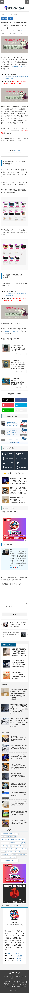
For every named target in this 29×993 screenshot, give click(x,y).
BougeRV (5, 843)
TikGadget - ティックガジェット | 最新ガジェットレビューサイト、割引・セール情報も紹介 (15, 984)
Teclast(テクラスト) (9, 857)
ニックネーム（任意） (8, 606)
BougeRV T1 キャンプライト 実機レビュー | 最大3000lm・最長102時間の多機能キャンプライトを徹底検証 (12, 432)
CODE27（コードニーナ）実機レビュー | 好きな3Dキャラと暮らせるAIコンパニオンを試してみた (18, 481)
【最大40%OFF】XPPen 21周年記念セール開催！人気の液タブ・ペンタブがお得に (19, 676)
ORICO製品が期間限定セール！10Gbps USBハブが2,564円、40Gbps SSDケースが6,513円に (18, 775)
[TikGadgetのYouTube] (13, 973)
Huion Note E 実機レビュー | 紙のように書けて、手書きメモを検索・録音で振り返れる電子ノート (19, 785)
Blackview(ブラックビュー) (13, 840)
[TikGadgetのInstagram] (19, 973)
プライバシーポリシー (18, 978)
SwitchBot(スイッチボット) (19, 854)
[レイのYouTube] (15, 568)
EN (21, 956)
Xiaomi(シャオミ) (10, 860)
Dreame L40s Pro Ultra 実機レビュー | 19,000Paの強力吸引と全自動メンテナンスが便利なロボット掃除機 (18, 499)
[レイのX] (11, 568)
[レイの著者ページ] (5, 554)
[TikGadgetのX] (10, 973)
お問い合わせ (11, 976)
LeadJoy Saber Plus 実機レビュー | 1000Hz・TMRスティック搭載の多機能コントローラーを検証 (19, 822)
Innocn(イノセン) (21, 848)
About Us (18, 976)
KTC (4, 851)
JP (18, 956)
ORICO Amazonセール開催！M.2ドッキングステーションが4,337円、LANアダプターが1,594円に (19, 747)
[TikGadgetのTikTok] (16, 973)
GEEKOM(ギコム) (7, 846)
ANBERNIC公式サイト (19, 66)
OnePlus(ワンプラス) (14, 851)
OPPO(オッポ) (6, 854)
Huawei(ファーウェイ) (8, 848)
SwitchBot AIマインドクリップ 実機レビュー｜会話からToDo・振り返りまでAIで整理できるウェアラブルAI (19, 738)
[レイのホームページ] (18, 568)
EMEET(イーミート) (17, 843)
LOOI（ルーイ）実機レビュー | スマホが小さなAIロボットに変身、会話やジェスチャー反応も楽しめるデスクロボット (18, 490)
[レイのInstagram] (13, 568)
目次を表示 (17, 150)
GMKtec (19, 846)
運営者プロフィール (12, 953)
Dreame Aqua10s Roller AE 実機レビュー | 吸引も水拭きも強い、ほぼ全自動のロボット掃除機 (19, 803)
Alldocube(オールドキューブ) (10, 833)
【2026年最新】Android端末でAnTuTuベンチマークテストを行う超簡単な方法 (19, 794)
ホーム (5, 976)
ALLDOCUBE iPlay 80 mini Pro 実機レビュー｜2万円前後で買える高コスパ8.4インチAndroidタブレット (19, 813)
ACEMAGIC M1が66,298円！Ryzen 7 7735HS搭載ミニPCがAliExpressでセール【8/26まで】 (19, 665)
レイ (22, 30)
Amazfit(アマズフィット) (9, 836)
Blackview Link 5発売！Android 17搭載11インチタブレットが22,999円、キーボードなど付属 (12, 424)
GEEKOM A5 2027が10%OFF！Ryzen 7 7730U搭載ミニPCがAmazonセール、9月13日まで (19, 653)
